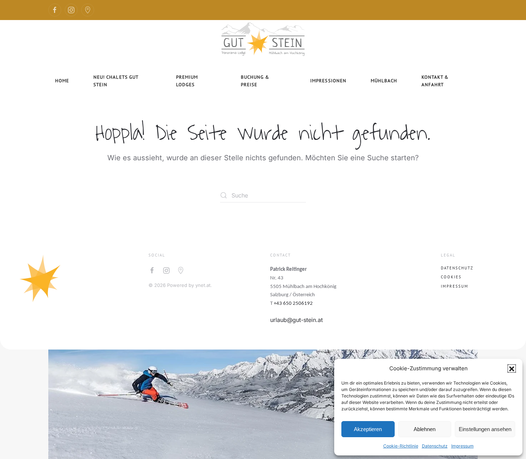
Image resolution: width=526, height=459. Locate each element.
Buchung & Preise (255, 81)
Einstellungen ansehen (485, 429)
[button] (511, 368)
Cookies (451, 276)
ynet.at (202, 285)
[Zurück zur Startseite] (263, 38)
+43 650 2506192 (293, 303)
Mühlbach (384, 81)
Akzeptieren (368, 429)
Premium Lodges (187, 81)
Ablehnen (424, 429)
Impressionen (328, 81)
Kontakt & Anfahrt (435, 81)
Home (62, 81)
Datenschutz (435, 446)
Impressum (462, 446)
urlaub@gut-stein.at (296, 319)
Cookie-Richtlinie (400, 446)
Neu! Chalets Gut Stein (115, 81)
